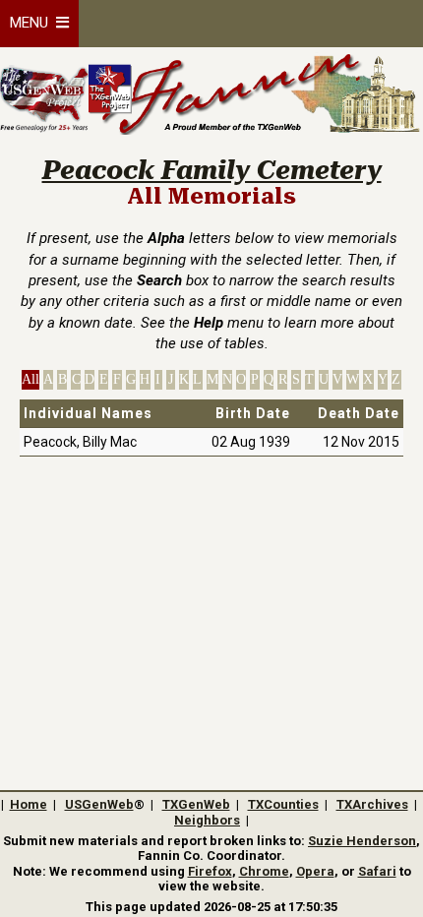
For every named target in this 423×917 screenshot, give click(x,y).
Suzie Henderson (362, 840)
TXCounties (283, 804)
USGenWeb (99, 804)
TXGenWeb (196, 804)
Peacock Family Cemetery (212, 170)
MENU (33, 22)
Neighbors (207, 820)
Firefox (210, 871)
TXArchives (372, 804)
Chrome (264, 871)
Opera (315, 871)
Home (28, 804)
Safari (377, 871)
